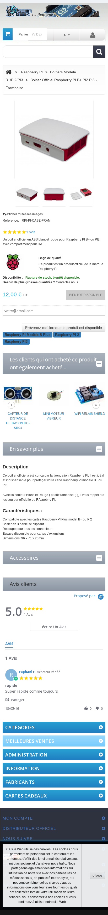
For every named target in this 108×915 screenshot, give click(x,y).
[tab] (54, 626)
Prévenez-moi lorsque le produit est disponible (63, 327)
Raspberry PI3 (16, 342)
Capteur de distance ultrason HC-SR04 (18, 421)
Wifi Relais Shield (89, 414)
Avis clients (23, 583)
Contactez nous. (67, 282)
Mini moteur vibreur (53, 416)
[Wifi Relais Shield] (89, 394)
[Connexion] (93, 35)
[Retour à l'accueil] (9, 72)
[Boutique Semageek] (54, 11)
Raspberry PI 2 (67, 335)
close (97, 875)
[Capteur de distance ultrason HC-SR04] (18, 394)
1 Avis (30, 232)
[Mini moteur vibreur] (54, 394)
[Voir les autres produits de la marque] (13, 262)
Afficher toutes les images (24, 214)
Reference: (11, 220)
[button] (17, 699)
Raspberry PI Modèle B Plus (27, 335)
